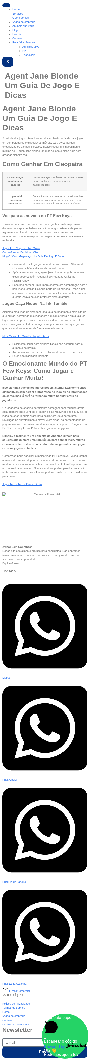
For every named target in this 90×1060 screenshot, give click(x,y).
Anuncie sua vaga (23, 25)
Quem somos (20, 17)
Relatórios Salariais (24, 42)
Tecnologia (29, 54)
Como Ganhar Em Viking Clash (21, 252)
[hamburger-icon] (6, 5)
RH (24, 50)
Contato (17, 38)
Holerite (17, 34)
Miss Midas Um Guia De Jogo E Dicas (25, 336)
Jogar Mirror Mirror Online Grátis (22, 484)
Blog (15, 30)
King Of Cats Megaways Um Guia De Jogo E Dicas (33, 256)
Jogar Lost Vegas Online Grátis (21, 248)
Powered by (55, 1046)
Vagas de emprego (23, 21)
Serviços (17, 13)
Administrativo (31, 46)
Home (16, 9)
